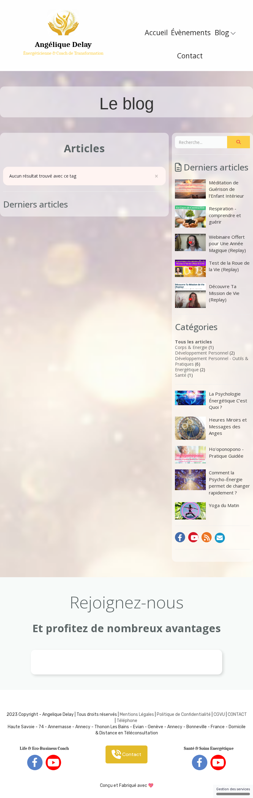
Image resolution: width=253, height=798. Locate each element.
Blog (223, 32)
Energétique (187, 369)
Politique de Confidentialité (184, 714)
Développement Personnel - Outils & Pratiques (211, 361)
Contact (190, 56)
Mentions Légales (137, 714)
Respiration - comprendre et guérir (225, 215)
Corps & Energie (191, 347)
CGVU (219, 714)
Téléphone (127, 720)
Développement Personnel (201, 353)
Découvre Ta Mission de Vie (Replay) (224, 293)
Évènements (191, 32)
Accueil (156, 32)
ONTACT (238, 714)
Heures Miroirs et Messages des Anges (228, 426)
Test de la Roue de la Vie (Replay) (229, 266)
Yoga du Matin (224, 505)
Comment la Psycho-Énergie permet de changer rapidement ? (229, 482)
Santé (180, 375)
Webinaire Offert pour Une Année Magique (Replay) (227, 243)
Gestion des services (233, 789)
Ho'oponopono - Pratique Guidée (226, 452)
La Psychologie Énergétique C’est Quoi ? (228, 400)
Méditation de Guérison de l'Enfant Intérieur (226, 189)
